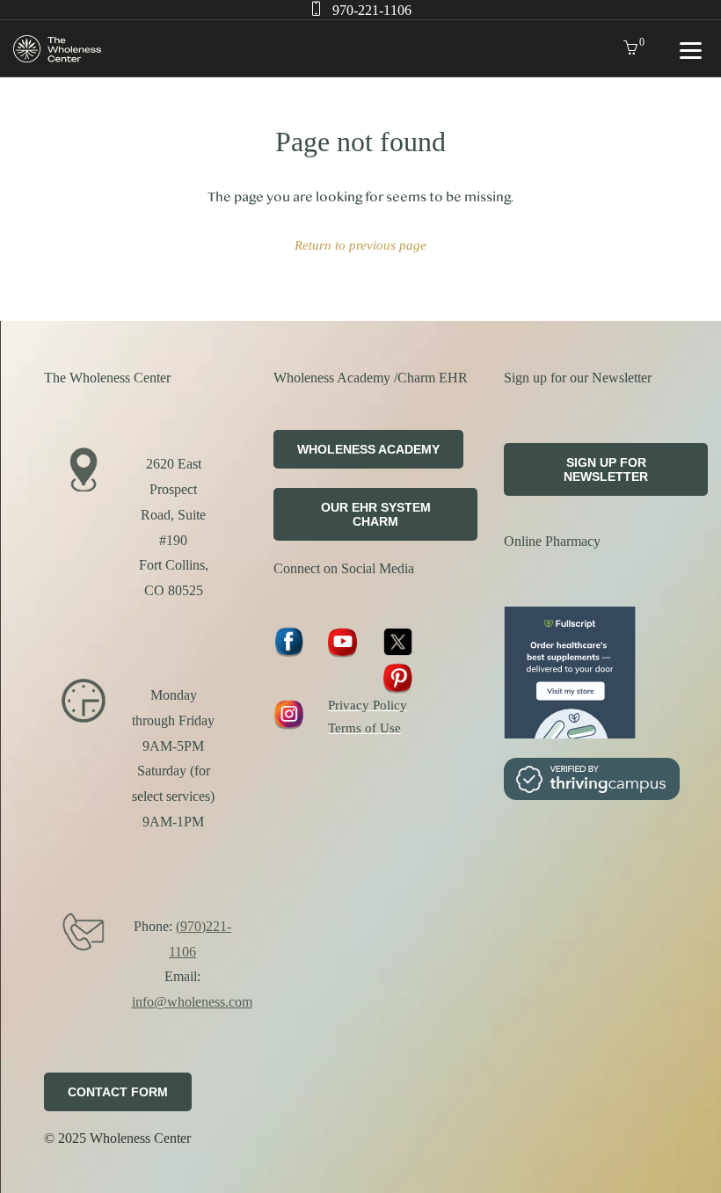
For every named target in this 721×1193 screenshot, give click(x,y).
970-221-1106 (371, 10)
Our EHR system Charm (376, 514)
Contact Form (118, 1092)
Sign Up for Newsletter (606, 469)
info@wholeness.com (192, 1001)
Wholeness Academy (368, 449)
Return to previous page (360, 244)
